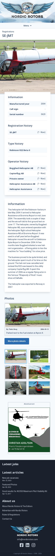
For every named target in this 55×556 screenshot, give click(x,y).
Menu (27, 25)
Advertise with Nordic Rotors (15, 510)
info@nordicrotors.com (27, 539)
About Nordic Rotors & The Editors (17, 506)
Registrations (8, 31)
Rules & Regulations (11, 514)
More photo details (17, 341)
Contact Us (7, 519)
